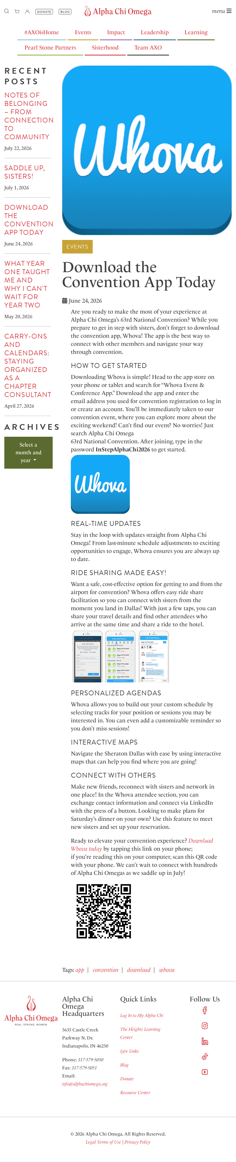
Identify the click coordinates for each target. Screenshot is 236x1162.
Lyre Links (129, 1051)
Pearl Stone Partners (50, 47)
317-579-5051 (84, 1068)
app (80, 969)
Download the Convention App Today (29, 220)
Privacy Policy (137, 1142)
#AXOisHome (41, 32)
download (139, 969)
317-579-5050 (90, 1059)
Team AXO (148, 47)
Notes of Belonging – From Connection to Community (29, 116)
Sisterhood (105, 47)
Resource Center (135, 1092)
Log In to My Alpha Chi (141, 1015)
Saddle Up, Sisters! (24, 172)
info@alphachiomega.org (85, 1084)
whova (167, 969)
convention (106, 969)
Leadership (155, 32)
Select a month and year (28, 452)
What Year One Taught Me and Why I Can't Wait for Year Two (27, 284)
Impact (116, 32)
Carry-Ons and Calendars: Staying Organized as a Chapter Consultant (27, 365)
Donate (127, 1078)
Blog (124, 1065)
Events (83, 32)
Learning (196, 32)
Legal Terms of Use (103, 1142)
